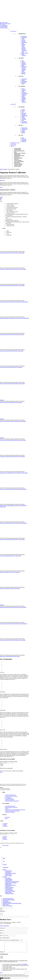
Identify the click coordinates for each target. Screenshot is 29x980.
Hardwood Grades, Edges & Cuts (12, 810)
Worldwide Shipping (9, 799)
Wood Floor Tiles (10, 225)
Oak (22, 60)
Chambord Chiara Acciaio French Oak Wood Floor (11, 301)
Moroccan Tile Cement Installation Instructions (15, 809)
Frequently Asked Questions (11, 796)
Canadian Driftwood (24, 63)
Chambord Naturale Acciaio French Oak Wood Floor (11, 318)
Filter (1, 198)
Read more (2, 180)
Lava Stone (24, 121)
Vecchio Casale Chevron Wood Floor (8, 402)
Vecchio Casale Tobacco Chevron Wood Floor (10, 421)
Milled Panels (17, 154)
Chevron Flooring (23, 40)
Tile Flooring (13, 104)
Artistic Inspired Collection (24, 97)
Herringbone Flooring (11, 208)
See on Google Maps (4, 925)
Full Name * (2, 928)
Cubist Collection (18, 160)
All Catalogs (8, 878)
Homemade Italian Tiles (19, 155)
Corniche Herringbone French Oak (7, 555)
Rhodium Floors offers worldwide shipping (12, 903)
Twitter (4, 824)
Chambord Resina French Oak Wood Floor (9, 285)
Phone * (2, 933)
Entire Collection (24, 55)
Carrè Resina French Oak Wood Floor (8, 367)
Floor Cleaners (13, 143)
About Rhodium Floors (10, 806)
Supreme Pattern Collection (24, 101)
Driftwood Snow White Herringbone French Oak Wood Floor (13, 505)
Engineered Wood (24, 38)
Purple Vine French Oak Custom (7, 588)
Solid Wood (24, 36)
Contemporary (25, 129)
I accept (1, 978)
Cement (23, 109)
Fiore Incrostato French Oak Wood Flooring (9, 383)
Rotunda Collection (18, 163)
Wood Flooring (13, 31)
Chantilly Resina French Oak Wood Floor (9, 334)
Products (4, 869)
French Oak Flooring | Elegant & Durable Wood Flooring (24, 69)
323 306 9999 (24, 964)
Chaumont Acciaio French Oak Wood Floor (9, 456)
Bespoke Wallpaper (18, 157)
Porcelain (24, 114)
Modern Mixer (17, 162)
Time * (1, 937)
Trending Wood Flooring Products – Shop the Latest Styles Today (24, 48)
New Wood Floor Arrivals (12, 211)
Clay (23, 112)
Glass (23, 120)
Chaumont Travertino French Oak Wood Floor (10, 269)
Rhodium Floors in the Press (11, 807)
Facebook (5, 823)
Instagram (5, 826)
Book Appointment (4, 954)
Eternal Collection (18, 165)
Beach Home (24, 127)
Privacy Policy (6, 845)
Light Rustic (24, 78)
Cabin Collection (24, 92)
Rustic (23, 83)
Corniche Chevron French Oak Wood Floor (9, 539)
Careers (7, 808)
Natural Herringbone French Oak (7, 572)
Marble (23, 116)
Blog (6, 818)
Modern (23, 132)
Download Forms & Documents (12, 800)
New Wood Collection (19, 161)
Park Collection (8, 888)
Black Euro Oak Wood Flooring (7, 656)
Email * (1, 930)
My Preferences (7, 978)
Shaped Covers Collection (19, 153)
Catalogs (12, 146)
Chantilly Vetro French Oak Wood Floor (8, 350)
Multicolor (24, 141)
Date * (1, 935)
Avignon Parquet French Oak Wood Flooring (9, 640)
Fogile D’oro (8, 886)
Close (1, 187)
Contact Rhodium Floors (10, 794)
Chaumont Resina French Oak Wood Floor (9, 252)
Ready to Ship (25, 53)
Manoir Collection (24, 89)
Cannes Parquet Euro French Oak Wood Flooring (10, 623)
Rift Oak (23, 73)
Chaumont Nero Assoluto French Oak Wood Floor (11, 472)
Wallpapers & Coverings (15, 142)
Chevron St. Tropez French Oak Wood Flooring (10, 489)
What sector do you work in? (6, 940)
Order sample (21, 252)
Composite (24, 119)
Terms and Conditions (10, 812)
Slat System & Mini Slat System (18, 151)
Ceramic (23, 117)
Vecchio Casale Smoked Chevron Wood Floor (10, 440)
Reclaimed (24, 82)
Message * (2, 951)
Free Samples (8, 797)
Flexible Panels (17, 149)
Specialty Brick (17, 166)
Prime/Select (24, 81)
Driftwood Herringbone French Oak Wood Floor (10, 523)
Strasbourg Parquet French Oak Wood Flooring (10, 607)
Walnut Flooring (10, 224)
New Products (10, 210)
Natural (23, 80)
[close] (0, 979)
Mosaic (23, 110)
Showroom (7, 817)
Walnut (23, 61)
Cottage (23, 130)
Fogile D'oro (17, 156)
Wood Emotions (17, 148)
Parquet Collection (11, 212)
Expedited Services (9, 798)
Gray (8, 233)
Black (23, 137)
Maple (23, 65)
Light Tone (24, 140)
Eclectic (23, 131)
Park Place (16, 159)
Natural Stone (24, 115)
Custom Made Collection (25, 94)
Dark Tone (24, 139)
